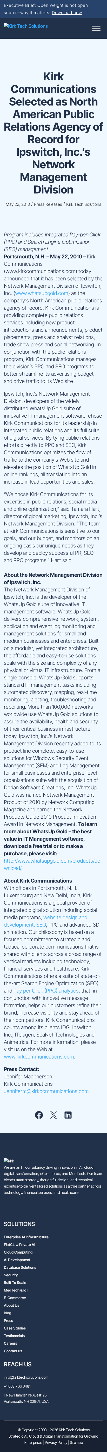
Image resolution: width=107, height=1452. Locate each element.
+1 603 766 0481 (17, 1386)
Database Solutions (20, 1267)
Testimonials (14, 1335)
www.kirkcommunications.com (39, 1057)
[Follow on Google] (59, 1209)
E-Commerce (15, 1297)
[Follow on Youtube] (17, 1209)
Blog (7, 1313)
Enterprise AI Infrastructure (26, 1237)
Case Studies (15, 1328)
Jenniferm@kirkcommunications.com (46, 1091)
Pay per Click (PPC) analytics (46, 991)
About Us (11, 1305)
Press (8, 1320)
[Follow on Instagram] (48, 1209)
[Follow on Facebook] (38, 1209)
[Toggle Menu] (96, 28)
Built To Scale (15, 1282)
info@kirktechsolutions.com (26, 1377)
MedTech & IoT (16, 1290)
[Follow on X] (28, 1209)
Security (11, 1275)
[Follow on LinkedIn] (7, 1209)
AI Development (17, 1259)
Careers (10, 1343)
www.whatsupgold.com (41, 293)
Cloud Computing (18, 1252)
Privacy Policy (56, 1442)
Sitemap (76, 1442)
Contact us (13, 1351)
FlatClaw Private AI (19, 1244)
